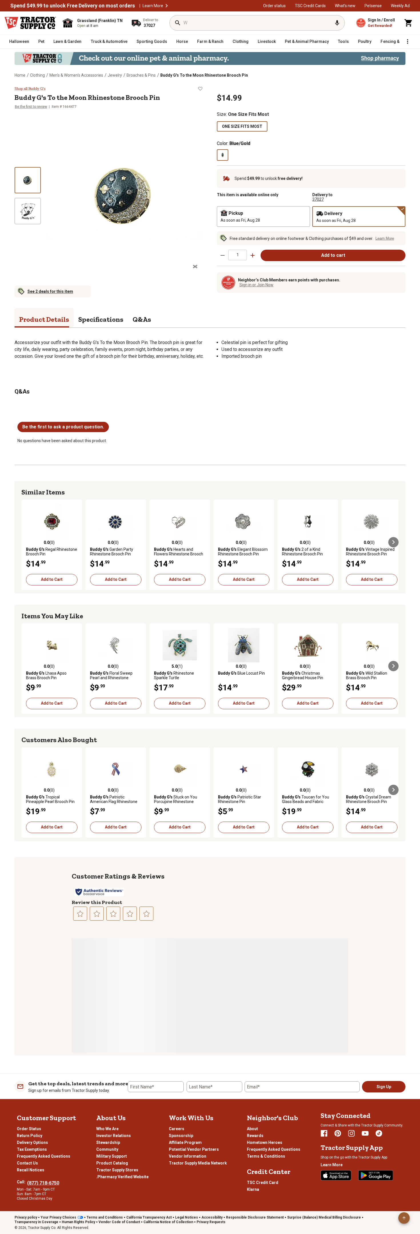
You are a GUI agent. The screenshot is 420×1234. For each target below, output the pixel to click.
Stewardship (108, 1142)
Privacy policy (26, 1217)
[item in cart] (408, 22)
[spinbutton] (237, 255)
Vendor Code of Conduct (119, 1222)
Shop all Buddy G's (30, 88)
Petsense (373, 5)
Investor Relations (113, 1135)
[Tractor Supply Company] (30, 23)
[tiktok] (378, 1133)
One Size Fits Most (242, 126)
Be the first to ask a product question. (63, 427)
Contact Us (27, 1163)
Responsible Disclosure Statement (255, 1217)
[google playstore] (375, 1175)
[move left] (26, 542)
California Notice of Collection (168, 1222)
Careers (176, 1128)
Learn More (153, 5)
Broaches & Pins (141, 75)
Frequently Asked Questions (43, 1156)
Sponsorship (181, 1135)
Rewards (255, 1135)
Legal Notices (186, 1217)
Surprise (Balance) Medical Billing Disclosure (324, 1217)
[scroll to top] (404, 1218)
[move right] (393, 542)
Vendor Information (187, 1156)
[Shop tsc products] (210, 58)
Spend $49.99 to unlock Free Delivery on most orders (72, 6)
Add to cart (333, 255)
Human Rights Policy (78, 1222)
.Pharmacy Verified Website (122, 1177)
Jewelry (115, 75)
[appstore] (336, 1175)
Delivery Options (32, 1142)
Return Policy (29, 1135)
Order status (274, 5)
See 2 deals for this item (50, 291)
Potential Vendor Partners (194, 1149)
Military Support (111, 1156)
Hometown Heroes (264, 1142)
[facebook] (324, 1133)
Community (107, 1149)
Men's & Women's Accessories (76, 75)
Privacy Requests (211, 1222)
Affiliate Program (185, 1142)
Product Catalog (112, 1163)
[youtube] (365, 1133)
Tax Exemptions (32, 1149)
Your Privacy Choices (58, 1217)
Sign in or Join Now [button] (256, 285)
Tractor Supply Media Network (198, 1163)
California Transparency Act (149, 1217)
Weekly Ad (400, 5)
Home (20, 75)
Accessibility (212, 1217)
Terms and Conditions (105, 1217)
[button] (166, 5)
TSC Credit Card (262, 1182)
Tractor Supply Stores (117, 1170)
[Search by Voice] (337, 22)
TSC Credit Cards (310, 5)
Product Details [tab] (44, 319)
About (252, 1128)
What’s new (345, 5)
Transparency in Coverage (36, 1222)
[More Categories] (407, 41)
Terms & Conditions (266, 1156)
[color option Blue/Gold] (222, 155)
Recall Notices (30, 1170)
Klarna (253, 1189)
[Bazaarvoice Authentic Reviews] (99, 892)
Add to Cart (52, 579)
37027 (318, 199)
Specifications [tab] (100, 319)
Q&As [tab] (142, 319)
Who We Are (107, 1128)
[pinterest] (337, 1133)
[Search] (177, 23)
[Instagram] (351, 1133)
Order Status (29, 1128)
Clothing (37, 75)
